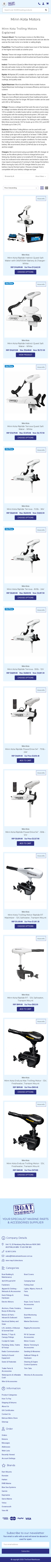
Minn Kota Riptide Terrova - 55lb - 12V (25, 669)
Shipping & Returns (9, 1403)
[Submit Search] (46, 9)
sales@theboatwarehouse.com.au (19, 1256)
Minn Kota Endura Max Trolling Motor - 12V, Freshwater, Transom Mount (25, 1082)
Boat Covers (29, 1274)
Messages (6, 1443)
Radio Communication (10, 1351)
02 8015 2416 (11, 1251)
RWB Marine (6, 1483)
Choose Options (27, 272)
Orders (4, 1435)
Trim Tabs (28, 1368)
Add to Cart (25, 760)
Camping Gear (29, 1281)
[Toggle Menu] (4, 4)
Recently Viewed (8, 1455)
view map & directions (14, 1260)
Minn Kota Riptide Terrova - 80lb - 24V (25, 589)
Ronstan (5, 1476)
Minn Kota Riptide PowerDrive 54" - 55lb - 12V (25, 833)
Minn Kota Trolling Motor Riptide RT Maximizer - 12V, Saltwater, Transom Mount (25, 916)
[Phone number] (40, 3)
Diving (26, 1295)
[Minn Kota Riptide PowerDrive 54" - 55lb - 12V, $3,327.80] (25, 798)
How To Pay (6, 1399)
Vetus (4, 1503)
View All (5, 1510)
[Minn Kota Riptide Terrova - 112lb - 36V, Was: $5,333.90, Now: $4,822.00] (25, 475)
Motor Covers (29, 1341)
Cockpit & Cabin (8, 1341)
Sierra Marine (7, 1499)
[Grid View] (42, 188)
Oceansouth (6, 1507)
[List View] (46, 187)
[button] (25, 176)
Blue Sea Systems (9, 1487)
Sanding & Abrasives (32, 1351)
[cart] (47, 3)
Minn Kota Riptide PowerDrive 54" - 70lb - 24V (25, 750)
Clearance (28, 1308)
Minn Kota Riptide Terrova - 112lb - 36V (25, 509)
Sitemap (5, 1422)
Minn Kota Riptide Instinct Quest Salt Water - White (25, 344)
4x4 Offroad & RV (9, 1281)
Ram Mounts (7, 1472)
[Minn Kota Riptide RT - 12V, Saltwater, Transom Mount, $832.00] (25, 964)
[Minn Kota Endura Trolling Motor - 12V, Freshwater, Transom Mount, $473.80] (25, 1129)
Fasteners (6, 1285)
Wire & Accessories (9, 1381)
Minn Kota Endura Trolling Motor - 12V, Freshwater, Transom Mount (25, 1164)
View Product (25, 355)
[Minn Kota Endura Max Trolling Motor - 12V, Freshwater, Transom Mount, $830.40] (25, 1046)
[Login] (44, 3)
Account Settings (8, 1458)
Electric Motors (8, 1302)
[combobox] (25, 9)
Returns (5, 1439)
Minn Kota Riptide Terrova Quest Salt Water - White (25, 427)
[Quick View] (43, 198)
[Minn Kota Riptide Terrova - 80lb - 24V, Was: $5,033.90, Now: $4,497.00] (25, 555)
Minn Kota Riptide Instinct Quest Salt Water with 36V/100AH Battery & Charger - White (25, 261)
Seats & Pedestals (9, 1362)
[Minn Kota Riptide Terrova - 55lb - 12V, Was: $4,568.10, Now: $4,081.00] (25, 635)
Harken (4, 1479)
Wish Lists (6, 1451)
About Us (5, 1406)
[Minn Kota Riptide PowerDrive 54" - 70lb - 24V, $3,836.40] (25, 715)
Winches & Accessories (33, 1375)
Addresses (6, 1447)
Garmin (4, 1491)
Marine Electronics (31, 1321)
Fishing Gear (29, 1285)
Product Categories (9, 1395)
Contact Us (6, 1414)
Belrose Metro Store (10, 1418)
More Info (41, 199)
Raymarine (6, 1495)
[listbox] (20, 188)
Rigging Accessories (32, 1328)
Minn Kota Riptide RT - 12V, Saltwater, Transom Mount (25, 999)
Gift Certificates (8, 1410)
